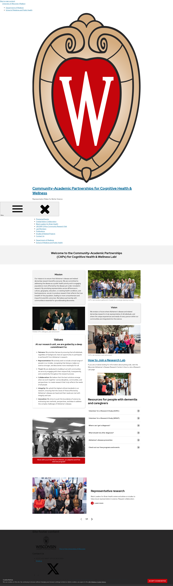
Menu (2, 215)
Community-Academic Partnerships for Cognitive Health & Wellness (82, 190)
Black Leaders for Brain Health (47, 224)
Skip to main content (7, 1)
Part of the (72, 549)
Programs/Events (42, 219)
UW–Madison (13, 4)
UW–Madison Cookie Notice (97, 582)
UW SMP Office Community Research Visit (51, 226)
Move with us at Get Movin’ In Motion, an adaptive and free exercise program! (58, 461)
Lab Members (41, 229)
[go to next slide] (92, 519)
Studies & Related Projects (45, 234)
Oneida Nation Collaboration (46, 221)
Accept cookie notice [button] (157, 581)
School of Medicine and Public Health (19, 10)
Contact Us (40, 236)
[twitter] (53, 575)
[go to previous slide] (81, 519)
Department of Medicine (15, 8)
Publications (40, 231)
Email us (39, 561)
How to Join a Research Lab (106, 360)
